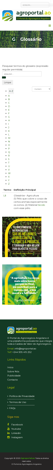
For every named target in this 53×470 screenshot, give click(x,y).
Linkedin (16, 433)
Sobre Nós (13, 371)
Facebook (17, 424)
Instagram (17, 437)
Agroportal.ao (28, 458)
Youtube (16, 428)
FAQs (12, 408)
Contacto (12, 379)
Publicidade (14, 375)
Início (10, 367)
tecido (41, 205)
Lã (4, 195)
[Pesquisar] (4, 77)
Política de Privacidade (22, 396)
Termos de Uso (17, 402)
